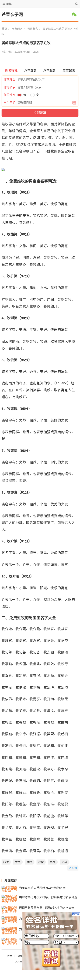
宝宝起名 (17, 28)
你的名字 (9, 87)
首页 (4, 28)
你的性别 (9, 95)
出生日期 (9, 102)
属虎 (41, 862)
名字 (6, 862)
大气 (17, 862)
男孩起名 (32, 28)
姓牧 (29, 862)
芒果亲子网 (12, 14)
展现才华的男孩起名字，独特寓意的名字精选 (48, 897)
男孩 (64, 862)
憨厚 (52, 862)
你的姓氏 (9, 79)
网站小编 (7, 51)
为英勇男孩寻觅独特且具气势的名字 (42, 888)
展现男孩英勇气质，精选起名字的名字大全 (46, 907)
